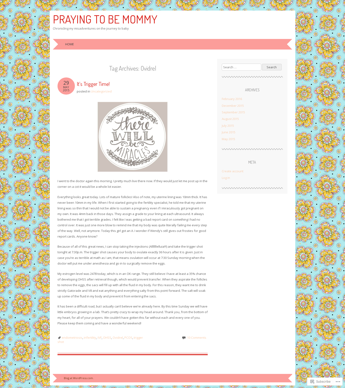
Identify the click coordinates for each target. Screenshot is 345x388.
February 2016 (232, 99)
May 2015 (228, 139)
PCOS (128, 337)
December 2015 (233, 106)
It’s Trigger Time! (93, 83)
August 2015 (230, 119)
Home (69, 44)
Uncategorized (101, 91)
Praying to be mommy (105, 19)
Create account (232, 171)
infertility (90, 337)
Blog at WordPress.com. (79, 378)
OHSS (107, 337)
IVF (100, 337)
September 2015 (233, 112)
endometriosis (72, 337)
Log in (226, 178)
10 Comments (196, 337)
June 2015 (228, 132)
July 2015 (228, 125)
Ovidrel (118, 337)
